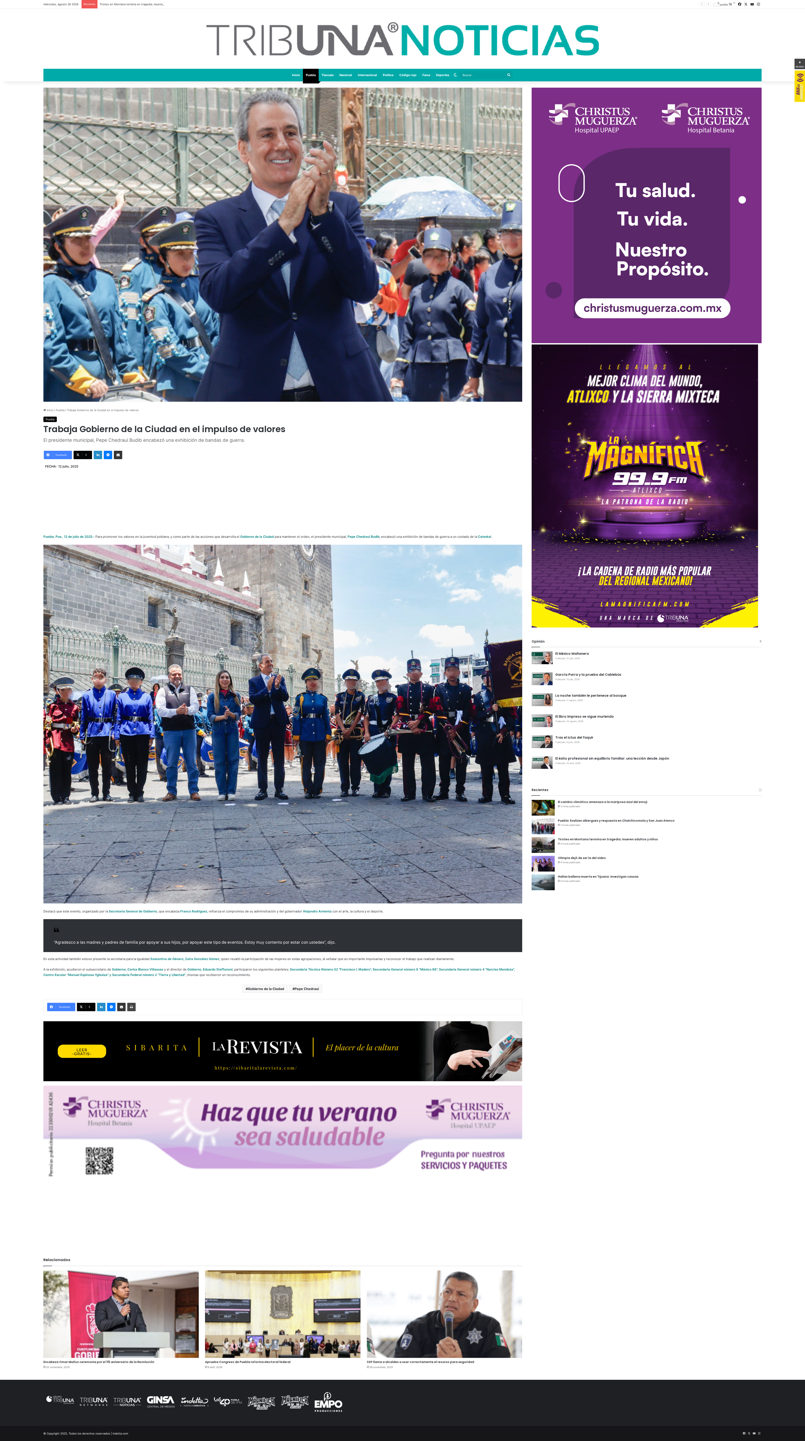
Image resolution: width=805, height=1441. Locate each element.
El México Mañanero (572, 653)
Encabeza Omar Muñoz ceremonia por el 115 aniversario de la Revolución (98, 1362)
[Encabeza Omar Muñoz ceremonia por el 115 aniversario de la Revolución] (121, 1314)
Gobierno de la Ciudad (266, 989)
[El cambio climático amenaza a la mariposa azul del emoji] (543, 808)
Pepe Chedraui (307, 989)
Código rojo (408, 75)
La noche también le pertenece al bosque (590, 695)
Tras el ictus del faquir (574, 737)
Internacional (367, 75)
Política (388, 75)
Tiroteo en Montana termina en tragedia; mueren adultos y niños (608, 839)
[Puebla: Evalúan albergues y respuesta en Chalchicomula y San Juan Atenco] (543, 826)
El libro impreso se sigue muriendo (584, 716)
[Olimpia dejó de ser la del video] (543, 864)
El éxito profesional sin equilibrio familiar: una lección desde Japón (612, 758)
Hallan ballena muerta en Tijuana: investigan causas (598, 876)
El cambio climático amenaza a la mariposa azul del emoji (602, 802)
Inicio (296, 75)
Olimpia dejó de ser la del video (582, 858)
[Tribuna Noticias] (402, 39)
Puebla (311, 75)
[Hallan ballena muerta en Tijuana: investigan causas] (543, 882)
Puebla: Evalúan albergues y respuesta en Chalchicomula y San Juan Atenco (616, 821)
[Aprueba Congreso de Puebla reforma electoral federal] (282, 1314)
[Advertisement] (283, 498)
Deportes (442, 75)
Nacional (345, 75)
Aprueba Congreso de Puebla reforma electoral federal (248, 1362)
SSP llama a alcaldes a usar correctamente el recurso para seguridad (420, 1362)
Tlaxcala (328, 75)
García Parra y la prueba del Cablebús (588, 674)
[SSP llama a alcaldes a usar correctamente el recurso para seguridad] (444, 1314)
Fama (426, 75)
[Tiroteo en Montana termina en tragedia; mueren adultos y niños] (543, 845)
